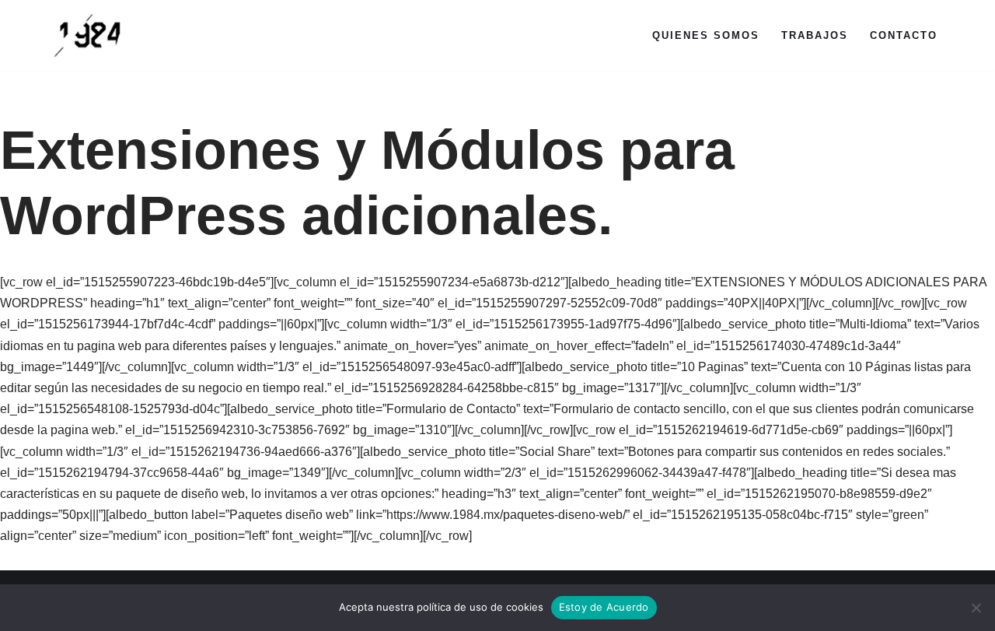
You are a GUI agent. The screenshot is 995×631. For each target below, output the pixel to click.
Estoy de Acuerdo (604, 607)
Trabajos (814, 35)
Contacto (903, 35)
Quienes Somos (705, 35)
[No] (975, 607)
